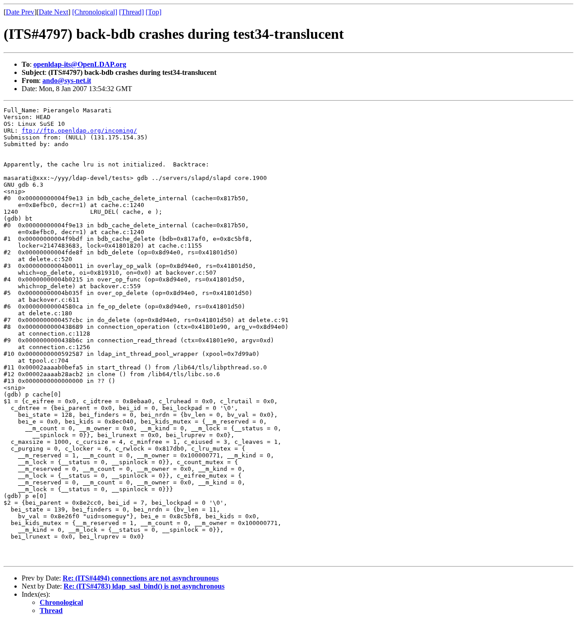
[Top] (153, 12)
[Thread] (131, 12)
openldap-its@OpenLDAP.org (79, 64)
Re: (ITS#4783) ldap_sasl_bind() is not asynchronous (144, 586)
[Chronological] (94, 12)
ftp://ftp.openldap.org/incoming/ (79, 130)
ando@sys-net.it (66, 80)
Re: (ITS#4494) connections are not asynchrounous (141, 578)
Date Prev (20, 12)
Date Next (53, 12)
